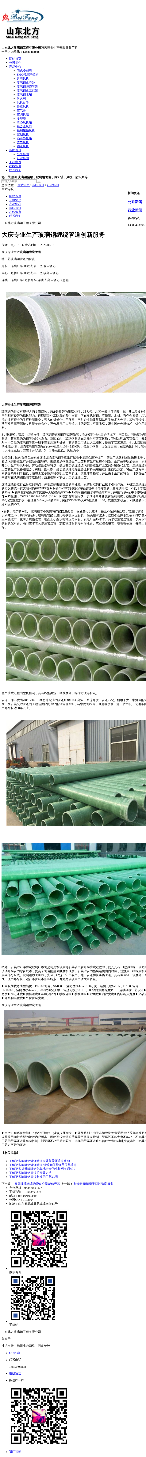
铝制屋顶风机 (26, 130)
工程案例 (15, 162)
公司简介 (15, 62)
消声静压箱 (24, 138)
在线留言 (15, 166)
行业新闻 (23, 158)
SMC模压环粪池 (27, 74)
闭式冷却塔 (24, 70)
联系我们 (15, 170)
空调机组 (23, 114)
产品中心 (15, 66)
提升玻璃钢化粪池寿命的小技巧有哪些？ (42, 1168)
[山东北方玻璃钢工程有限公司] (23, 44)
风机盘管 (23, 102)
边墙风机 (23, 78)
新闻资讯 (15, 150)
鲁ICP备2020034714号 (28, 1338)
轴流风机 (23, 146)
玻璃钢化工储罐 (27, 90)
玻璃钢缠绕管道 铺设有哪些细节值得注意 (43, 1164)
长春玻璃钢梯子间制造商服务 (93, 1183)
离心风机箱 (24, 122)
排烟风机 (23, 134)
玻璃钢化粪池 (26, 82)
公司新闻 (23, 154)
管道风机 (23, 106)
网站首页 (15, 58)
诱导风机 (23, 142)
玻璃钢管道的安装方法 (30, 1172)
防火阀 (21, 98)
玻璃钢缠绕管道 (27, 86)
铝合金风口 (24, 126)
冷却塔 (21, 118)
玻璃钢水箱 (24, 94)
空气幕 (21, 110)
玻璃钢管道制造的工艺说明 (33, 1176)
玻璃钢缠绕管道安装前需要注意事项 (39, 1160)
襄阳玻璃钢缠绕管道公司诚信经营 (37, 1183)
